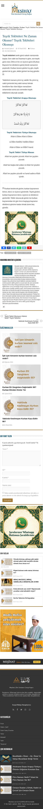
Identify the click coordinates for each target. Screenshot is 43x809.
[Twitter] (21, 709)
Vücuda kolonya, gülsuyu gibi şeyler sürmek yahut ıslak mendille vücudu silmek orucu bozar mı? (25, 561)
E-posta (5, 477)
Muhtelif (3, 737)
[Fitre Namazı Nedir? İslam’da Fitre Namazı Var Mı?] (5, 779)
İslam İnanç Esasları (7, 730)
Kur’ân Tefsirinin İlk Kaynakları (24, 598)
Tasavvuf (3, 744)
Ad (3, 470)
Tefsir (2, 734)
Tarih (2, 741)
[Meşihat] (21, 8)
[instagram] (25, 709)
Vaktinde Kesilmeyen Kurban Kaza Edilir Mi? (28, 321)
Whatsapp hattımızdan (17, 692)
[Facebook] (17, 709)
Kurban (22, 27)
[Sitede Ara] (38, 24)
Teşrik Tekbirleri (24, 253)
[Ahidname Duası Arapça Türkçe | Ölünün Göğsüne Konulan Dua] (5, 769)
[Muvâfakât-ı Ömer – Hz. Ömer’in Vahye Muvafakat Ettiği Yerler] (5, 758)
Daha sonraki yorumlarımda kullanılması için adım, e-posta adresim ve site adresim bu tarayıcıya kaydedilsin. (20, 494)
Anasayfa (5, 27)
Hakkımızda (18, 696)
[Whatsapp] (29, 709)
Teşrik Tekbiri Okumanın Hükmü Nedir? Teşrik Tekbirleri (16, 316)
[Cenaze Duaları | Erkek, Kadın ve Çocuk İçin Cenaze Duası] (5, 790)
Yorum (4, 449)
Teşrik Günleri (11, 253)
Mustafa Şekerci (9, 48)
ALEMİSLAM (23, 802)
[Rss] (13, 709)
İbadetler (16, 27)
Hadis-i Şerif (4, 727)
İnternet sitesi (6, 485)
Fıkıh (10, 27)
